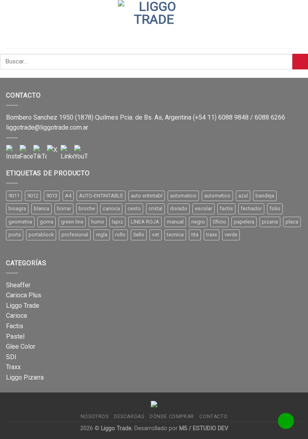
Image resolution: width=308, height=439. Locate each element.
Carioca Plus (23, 295)
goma (46, 222)
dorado (178, 208)
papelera (244, 222)
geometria (20, 222)
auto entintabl (146, 196)
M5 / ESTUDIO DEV (203, 428)
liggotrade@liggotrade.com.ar (47, 127)
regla (101, 235)
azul (243, 196)
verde (231, 235)
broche (87, 208)
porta (14, 235)
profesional (74, 235)
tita (195, 235)
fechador (251, 208)
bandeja (264, 196)
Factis (14, 326)
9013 (51, 196)
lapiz (117, 222)
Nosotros (95, 416)
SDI (11, 357)
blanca (41, 208)
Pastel (15, 336)
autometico (217, 196)
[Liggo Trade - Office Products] (154, 24)
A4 (68, 196)
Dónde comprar (172, 416)
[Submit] (300, 61)
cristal (155, 208)
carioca (111, 208)
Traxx (13, 367)
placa (292, 222)
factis (226, 208)
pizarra (270, 222)
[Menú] (11, 24)
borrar (64, 208)
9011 (14, 196)
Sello (138, 235)
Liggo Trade (22, 305)
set (155, 235)
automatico (183, 196)
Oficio (219, 222)
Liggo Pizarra (25, 377)
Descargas (129, 416)
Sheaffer (18, 285)
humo (97, 222)
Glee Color (20, 346)
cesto (134, 208)
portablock (41, 235)
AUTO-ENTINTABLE (101, 196)
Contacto (213, 416)
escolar (203, 208)
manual (175, 222)
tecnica (175, 235)
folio (275, 208)
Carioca (16, 315)
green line (72, 222)
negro (198, 222)
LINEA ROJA (145, 222)
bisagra (17, 208)
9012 (32, 196)
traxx (211, 235)
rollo (120, 235)
